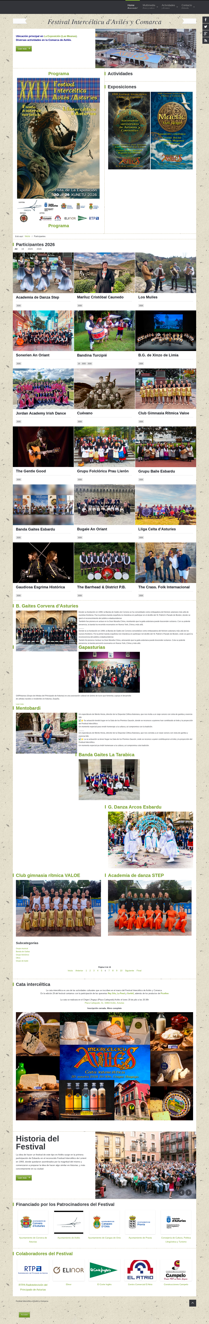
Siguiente (129, 970)
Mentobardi (28, 708)
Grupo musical (22, 948)
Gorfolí (130, 993)
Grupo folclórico (22, 955)
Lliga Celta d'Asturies (157, 529)
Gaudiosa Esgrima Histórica (40, 587)
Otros (18, 958)
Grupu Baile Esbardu (156, 471)
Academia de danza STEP (136, 875)
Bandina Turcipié (92, 355)
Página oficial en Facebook (93, 375)
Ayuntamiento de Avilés (69, 1237)
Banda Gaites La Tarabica (106, 754)
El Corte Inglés (104, 1284)
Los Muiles (147, 297)
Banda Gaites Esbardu (35, 529)
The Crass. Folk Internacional (164, 587)
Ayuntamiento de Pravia (140, 1237)
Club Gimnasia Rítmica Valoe (163, 413)
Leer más (20, 704)
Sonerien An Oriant (32, 355)
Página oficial (24, 317)
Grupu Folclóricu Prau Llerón (103, 471)
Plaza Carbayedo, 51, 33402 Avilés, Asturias (104, 1003)
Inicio (70, 970)
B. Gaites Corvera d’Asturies (47, 605)
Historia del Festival (37, 1142)
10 (121, 970)
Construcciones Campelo (176, 1284)
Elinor (68, 1284)
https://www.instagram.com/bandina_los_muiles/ (166, 262)
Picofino (165, 993)
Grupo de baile (22, 961)
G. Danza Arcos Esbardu (134, 806)
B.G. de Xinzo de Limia (158, 355)
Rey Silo (112, 993)
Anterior (79, 970)
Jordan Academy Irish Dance (41, 413)
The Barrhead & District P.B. (101, 587)
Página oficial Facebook (153, 317)
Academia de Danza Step (37, 297)
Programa (21, 54)
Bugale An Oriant (92, 529)
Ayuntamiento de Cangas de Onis (104, 1237)
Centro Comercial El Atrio (140, 1284)
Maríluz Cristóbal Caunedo (100, 297)
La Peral (121, 993)
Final (139, 970)
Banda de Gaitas (23, 952)
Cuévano (85, 413)
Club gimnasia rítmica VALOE (48, 875)
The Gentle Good (31, 471)
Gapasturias (92, 647)
